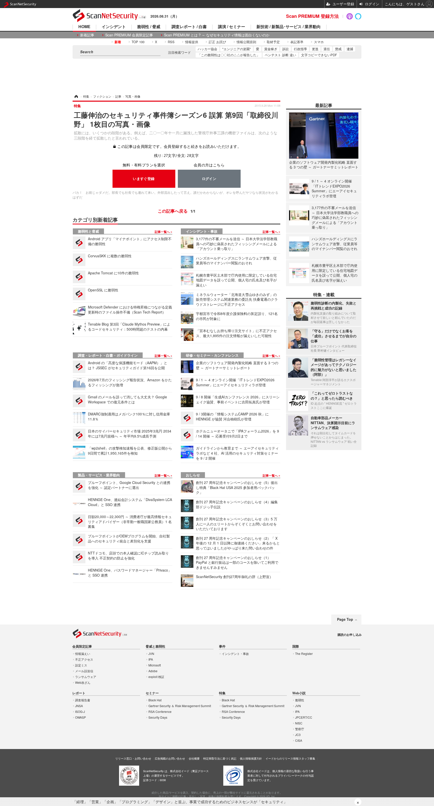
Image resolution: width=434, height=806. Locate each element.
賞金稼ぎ (270, 48)
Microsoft (154, 665)
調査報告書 (82, 700)
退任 (326, 48)
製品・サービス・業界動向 (99, 474)
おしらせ (193, 474)
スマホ (319, 41)
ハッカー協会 (207, 48)
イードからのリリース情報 (282, 758)
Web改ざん (82, 682)
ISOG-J (80, 711)
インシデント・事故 (202, 231)
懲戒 (338, 48)
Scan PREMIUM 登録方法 (312, 16)
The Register (304, 653)
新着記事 (87, 35)
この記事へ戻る (176, 211)
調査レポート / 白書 (189, 27)
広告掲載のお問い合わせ (170, 758)
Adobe (152, 671)
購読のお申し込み (350, 634)
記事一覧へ (163, 231)
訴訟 (285, 48)
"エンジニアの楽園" (236, 48)
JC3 (298, 734)
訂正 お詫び (217, 41)
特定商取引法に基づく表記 (219, 758)
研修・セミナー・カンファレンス (212, 355)
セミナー (152, 693)
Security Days (157, 717)
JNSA (79, 706)
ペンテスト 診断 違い (280, 54)
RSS (171, 41)
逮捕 (350, 48)
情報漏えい (82, 653)
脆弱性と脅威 (88, 231)
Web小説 (299, 693)
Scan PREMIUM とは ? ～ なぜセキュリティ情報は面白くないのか (216, 35)
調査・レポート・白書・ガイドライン (108, 355)
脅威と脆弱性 (155, 646)
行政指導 (300, 48)
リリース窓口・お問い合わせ (133, 758)
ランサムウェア (85, 676)
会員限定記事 (82, 646)
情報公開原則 (246, 41)
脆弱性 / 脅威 (148, 27)
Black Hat (154, 700)
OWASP (80, 717)
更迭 (315, 48)
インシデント (114, 27)
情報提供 (191, 41)
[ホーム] (76, 96)
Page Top (345, 619)
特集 (222, 693)
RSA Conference (160, 711)
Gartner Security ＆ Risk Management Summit (179, 706)
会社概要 (194, 758)
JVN (151, 653)
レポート (78, 693)
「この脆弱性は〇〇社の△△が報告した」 (229, 54)
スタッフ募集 (307, 758)
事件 (222, 646)
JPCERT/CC (303, 717)
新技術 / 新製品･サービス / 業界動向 (288, 27)
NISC (298, 723)
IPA (150, 659)
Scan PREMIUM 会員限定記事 (129, 35)
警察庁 (299, 729)
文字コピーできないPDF (319, 54)
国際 (295, 646)
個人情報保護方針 (251, 758)
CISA (298, 740)
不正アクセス (84, 659)
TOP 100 (138, 41)
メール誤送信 (84, 671)
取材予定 (273, 41)
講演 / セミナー (231, 27)
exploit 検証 (156, 676)
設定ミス (81, 665)
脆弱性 (299, 700)
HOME (84, 27)
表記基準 (296, 41)
